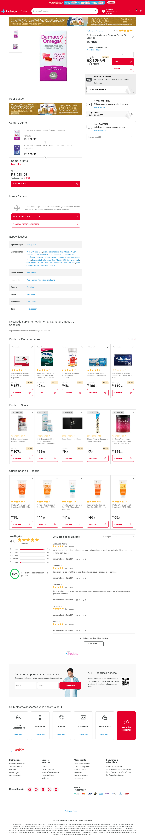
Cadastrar (70, 685)
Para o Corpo (32, 280)
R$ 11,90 (65, 449)
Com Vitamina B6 (63, 257)
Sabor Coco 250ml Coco (71, 439)
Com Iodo (71, 263)
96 (41, 386)
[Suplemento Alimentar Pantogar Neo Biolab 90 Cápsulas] (22, 357)
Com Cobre (53, 263)
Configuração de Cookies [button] (115, 775)
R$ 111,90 (90, 383)
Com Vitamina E (42, 255)
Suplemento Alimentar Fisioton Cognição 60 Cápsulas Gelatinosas (45, 375)
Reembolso (78, 773)
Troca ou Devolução (81, 776)
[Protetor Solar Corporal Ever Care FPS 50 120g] (47, 489)
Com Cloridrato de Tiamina (59, 255)
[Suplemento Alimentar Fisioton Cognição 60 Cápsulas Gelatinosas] (47, 357)
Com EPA (30, 252)
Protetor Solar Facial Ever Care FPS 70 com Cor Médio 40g (72, 507)
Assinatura (45, 778)
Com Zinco (62, 263)
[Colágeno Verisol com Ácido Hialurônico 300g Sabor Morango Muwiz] (123, 423)
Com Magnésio (39, 265)
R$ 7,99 (89, 449)
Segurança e (112, 761)
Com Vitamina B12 (59, 260)
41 (66, 517)
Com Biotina (51, 257)
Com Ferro (44, 263)
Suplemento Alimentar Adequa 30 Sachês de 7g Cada (122, 375)
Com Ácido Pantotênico (41, 260)
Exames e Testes (48, 769)
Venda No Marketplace (17, 764)
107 (16, 451)
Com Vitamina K (33, 263)
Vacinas (44, 766)
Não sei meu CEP (100, 131)
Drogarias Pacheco (94, 50)
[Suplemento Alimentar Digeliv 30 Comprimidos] (98, 357)
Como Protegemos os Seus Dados (118, 772)
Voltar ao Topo (71, 811)
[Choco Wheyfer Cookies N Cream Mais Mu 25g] (98, 423)
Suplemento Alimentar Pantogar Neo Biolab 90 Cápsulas (20, 375)
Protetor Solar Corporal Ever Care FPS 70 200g (121, 506)
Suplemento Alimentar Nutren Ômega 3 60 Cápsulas (70, 375)
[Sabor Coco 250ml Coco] (72, 423)
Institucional (15, 760)
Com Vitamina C (73, 260)
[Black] (72, 3)
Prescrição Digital (48, 775)
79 (41, 451)
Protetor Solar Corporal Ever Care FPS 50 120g (46, 506)
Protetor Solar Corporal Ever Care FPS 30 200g (96, 506)
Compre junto (19, 184)
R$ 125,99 (30, 139)
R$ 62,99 (96, 64)
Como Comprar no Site (82, 764)
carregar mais (93, 644)
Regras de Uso (99, 107)
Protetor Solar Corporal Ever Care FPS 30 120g (20, 506)
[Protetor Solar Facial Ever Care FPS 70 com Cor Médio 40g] (72, 489)
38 (15, 517)
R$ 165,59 (27, 136)
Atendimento (80, 760)
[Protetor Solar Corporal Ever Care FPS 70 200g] (123, 489)
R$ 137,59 (40, 383)
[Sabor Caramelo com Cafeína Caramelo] (22, 423)
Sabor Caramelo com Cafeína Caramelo (19, 440)
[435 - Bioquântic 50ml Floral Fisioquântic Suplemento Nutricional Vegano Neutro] (47, 423)
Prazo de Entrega (80, 770)
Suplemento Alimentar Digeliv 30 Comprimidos (96, 374)
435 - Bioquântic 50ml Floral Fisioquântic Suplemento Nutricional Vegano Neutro (46, 441)
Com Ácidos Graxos (51, 252)
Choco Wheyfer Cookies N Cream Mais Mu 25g (97, 440)
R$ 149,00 (14, 449)
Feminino (30, 287)
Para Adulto (31, 273)
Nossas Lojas (14, 773)
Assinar (117, 68)
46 (91, 517)
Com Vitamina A (66, 252)
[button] (15, 34)
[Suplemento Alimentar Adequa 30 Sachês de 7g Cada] (123, 357)
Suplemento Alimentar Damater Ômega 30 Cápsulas (44, 130)
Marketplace (78, 778)
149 (117, 451)
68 (116, 517)
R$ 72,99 (65, 383)
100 (92, 386)
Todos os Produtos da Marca (26, 224)
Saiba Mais (98, 83)
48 (66, 386)
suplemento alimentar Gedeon (26, 217)
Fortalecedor (32, 309)
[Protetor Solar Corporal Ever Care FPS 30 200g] (98, 489)
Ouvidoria (12, 770)
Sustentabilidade (15, 776)
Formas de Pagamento (82, 767)
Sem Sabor (31, 294)
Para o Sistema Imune (46, 280)
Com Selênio (50, 265)
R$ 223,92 (14, 383)
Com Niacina (41, 257)
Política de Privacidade (114, 766)
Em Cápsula (31, 245)
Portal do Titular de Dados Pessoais (118, 769)
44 (41, 517)
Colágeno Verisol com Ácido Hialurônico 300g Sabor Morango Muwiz (121, 441)
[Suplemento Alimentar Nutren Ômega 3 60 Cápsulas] (72, 357)
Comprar (118, 61)
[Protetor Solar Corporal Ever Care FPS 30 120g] (22, 489)
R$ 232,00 (116, 383)
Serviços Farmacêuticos (50, 772)
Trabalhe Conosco (15, 767)
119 (117, 386)
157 (16, 386)
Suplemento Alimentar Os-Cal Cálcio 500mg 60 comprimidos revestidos (48, 146)
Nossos (46, 761)
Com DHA (38, 252)
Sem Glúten (31, 302)
